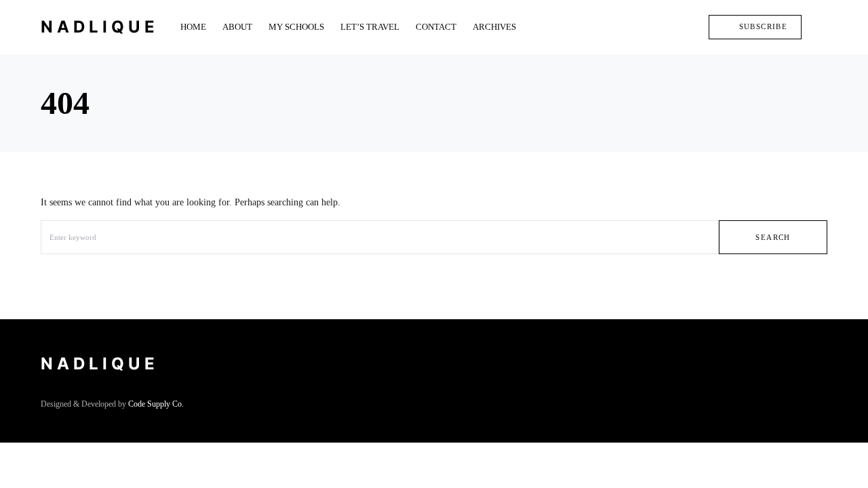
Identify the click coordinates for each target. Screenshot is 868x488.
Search (772, 237)
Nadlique (100, 27)
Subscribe (763, 26)
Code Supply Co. (156, 404)
